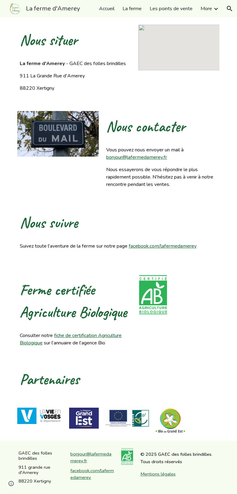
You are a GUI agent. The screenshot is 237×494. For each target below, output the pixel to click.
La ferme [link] (132, 8)
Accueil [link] (106, 8)
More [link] (206, 8)
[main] (75, 40)
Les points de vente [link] (171, 8)
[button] (229, 8)
